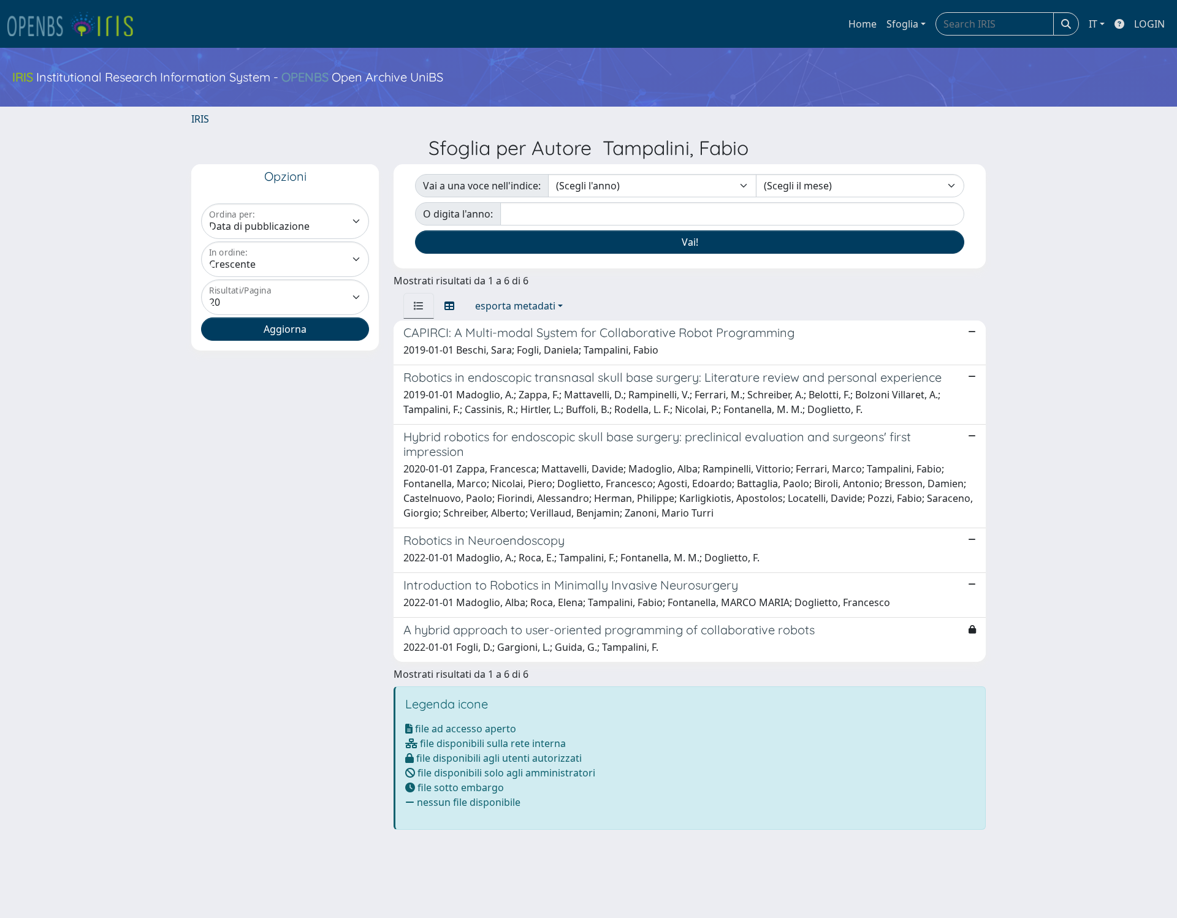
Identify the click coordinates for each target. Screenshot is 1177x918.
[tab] (418, 306)
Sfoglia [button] (902, 24)
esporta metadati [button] (515, 306)
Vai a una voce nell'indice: (482, 185)
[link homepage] (75, 24)
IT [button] (1093, 24)
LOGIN (1149, 24)
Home (862, 24)
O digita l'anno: (458, 214)
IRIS (200, 119)
